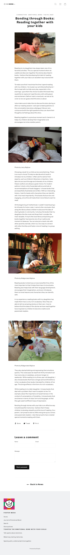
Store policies (8, 526)
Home (6, 517)
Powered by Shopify (35, 548)
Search (6, 523)
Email (37, 441)
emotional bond (35, 14)
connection (22, 14)
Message (17, 451)
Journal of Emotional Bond (12, 520)
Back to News (36, 484)
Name (16, 441)
